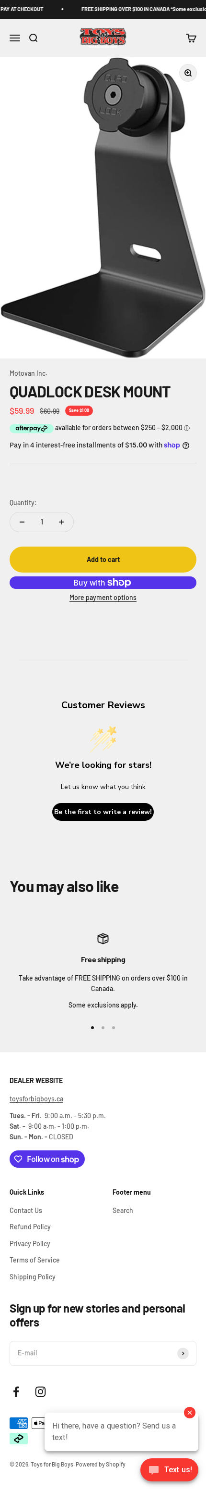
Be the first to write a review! (103, 811)
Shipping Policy (33, 1277)
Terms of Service (35, 1260)
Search (123, 1210)
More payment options (103, 597)
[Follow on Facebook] (16, 1391)
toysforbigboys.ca (36, 1099)
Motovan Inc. (28, 373)
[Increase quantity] (61, 522)
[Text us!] (169, 1471)
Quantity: (23, 502)
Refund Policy (30, 1227)
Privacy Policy (30, 1243)
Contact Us (26, 1210)
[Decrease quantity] (22, 522)
